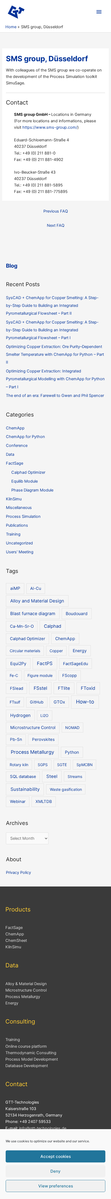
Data (10, 454)
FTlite (64, 688)
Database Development (26, 1065)
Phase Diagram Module (32, 490)
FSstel (40, 688)
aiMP (15, 588)
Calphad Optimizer (28, 472)
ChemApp (15, 428)
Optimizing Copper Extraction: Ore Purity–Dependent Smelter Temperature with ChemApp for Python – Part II (55, 354)
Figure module (40, 675)
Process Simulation (23, 516)
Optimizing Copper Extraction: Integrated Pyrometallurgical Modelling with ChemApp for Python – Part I (55, 379)
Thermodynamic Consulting (30, 1052)
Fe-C (14, 675)
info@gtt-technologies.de (42, 1128)
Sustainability (25, 789)
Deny (55, 1171)
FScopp (69, 675)
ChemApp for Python (25, 436)
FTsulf (15, 702)
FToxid (88, 688)
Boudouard (77, 613)
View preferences (55, 1186)
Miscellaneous (19, 507)
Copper (56, 650)
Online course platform (26, 1046)
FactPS (45, 663)
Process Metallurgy (32, 752)
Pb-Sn (16, 739)
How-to (85, 702)
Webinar (18, 801)
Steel (51, 776)
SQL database (23, 776)
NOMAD (72, 727)
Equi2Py (18, 663)
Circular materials (25, 650)
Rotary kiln (19, 764)
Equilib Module (24, 481)
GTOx (59, 702)
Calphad (52, 626)
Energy (80, 650)
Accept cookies (55, 1156)
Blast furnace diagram (32, 613)
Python (72, 752)
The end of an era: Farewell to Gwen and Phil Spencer (55, 395)
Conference (16, 445)
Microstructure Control (33, 727)
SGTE (62, 764)
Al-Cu (35, 588)
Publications (17, 525)
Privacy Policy (18, 872)
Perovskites (43, 739)
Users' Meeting (19, 552)
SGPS (43, 764)
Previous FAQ (55, 211)
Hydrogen (20, 715)
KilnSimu (14, 499)
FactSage (14, 463)
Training (13, 534)
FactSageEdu (75, 663)
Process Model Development (31, 1059)
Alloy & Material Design (26, 983)
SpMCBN (85, 764)
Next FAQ (55, 225)
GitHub (36, 702)
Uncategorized (19, 543)
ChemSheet (16, 940)
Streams (75, 776)
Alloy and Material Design (37, 601)
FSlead (16, 688)
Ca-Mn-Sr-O (22, 626)
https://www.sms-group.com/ (49, 127)
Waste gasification (66, 789)
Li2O (44, 715)
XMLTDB (44, 801)
